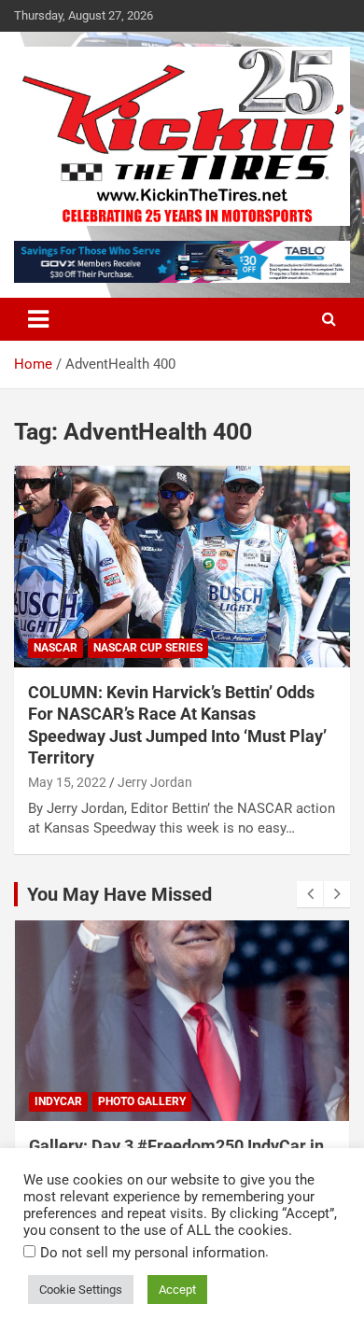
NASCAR (55, 647)
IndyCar (58, 1101)
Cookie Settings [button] (80, 1290)
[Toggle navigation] (38, 319)
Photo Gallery (142, 1101)
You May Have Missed (119, 894)
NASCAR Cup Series (148, 647)
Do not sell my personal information (152, 1252)
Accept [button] (177, 1290)
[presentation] (310, 894)
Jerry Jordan (155, 782)
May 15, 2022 (67, 782)
